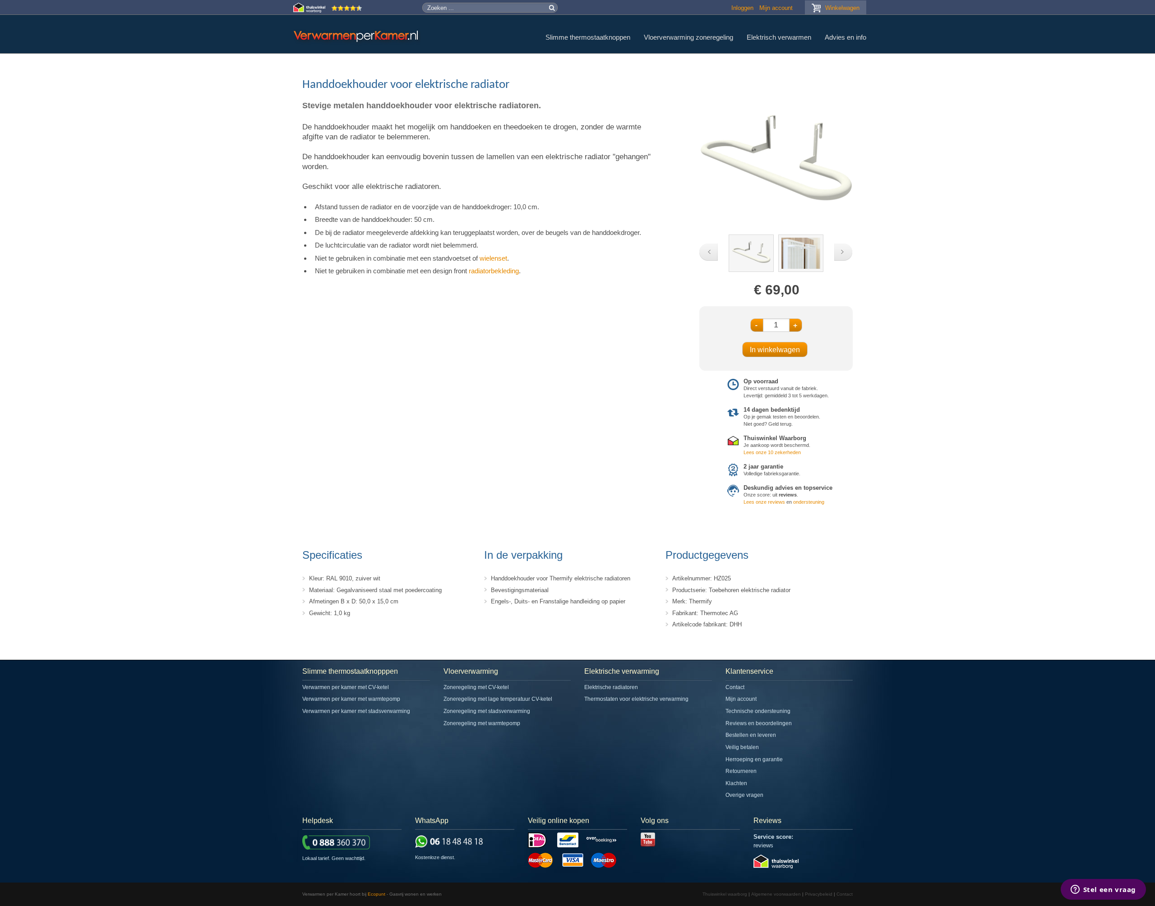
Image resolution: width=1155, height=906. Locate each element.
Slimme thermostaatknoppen (587, 37)
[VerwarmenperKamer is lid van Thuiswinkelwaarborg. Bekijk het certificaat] (776, 866)
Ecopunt (376, 894)
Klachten (736, 783)
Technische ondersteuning (757, 711)
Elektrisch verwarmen (779, 37)
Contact (734, 687)
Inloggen (742, 8)
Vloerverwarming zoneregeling (688, 37)
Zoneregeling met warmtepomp (482, 723)
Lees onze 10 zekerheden (772, 452)
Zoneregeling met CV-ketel (476, 687)
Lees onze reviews (764, 502)
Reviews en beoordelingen (758, 723)
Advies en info (845, 37)
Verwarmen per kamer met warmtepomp (351, 699)
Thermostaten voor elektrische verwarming (636, 699)
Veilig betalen (742, 747)
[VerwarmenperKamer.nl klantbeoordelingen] (347, 10)
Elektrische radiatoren (611, 687)
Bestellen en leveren (750, 735)
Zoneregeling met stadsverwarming (487, 711)
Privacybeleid (818, 894)
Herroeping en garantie (754, 759)
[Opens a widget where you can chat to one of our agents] (1103, 890)
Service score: (773, 836)
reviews (763, 845)
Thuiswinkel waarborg (724, 894)
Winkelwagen (842, 8)
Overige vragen (744, 795)
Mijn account (776, 8)
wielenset (493, 258)
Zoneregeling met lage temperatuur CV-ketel (498, 699)
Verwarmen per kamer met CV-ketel (345, 687)
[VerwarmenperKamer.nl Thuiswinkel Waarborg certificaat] (310, 10)
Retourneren (741, 771)
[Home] (357, 36)
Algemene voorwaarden (776, 894)
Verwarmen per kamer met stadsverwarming (356, 711)
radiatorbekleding (494, 271)
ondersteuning (808, 502)
